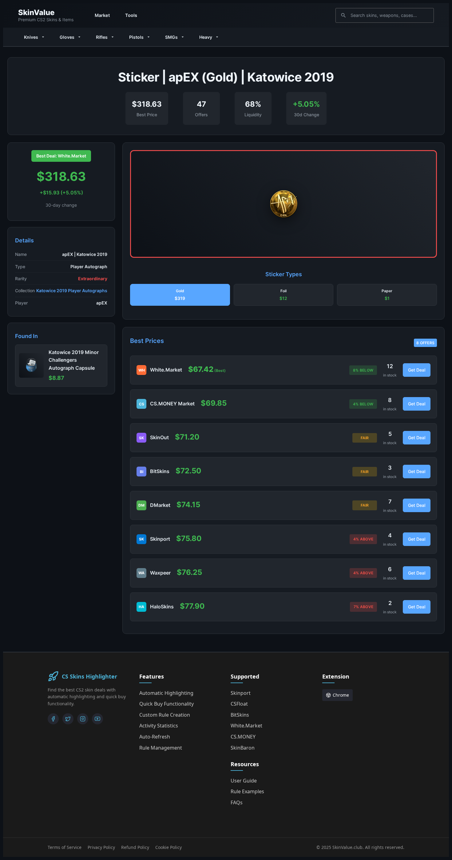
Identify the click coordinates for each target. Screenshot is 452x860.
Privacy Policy (101, 847)
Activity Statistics (158, 725)
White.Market (246, 725)
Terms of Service (64, 847)
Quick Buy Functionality (166, 703)
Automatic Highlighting (166, 693)
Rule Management (160, 747)
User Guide (244, 780)
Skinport (241, 693)
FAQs (237, 802)
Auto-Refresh (154, 736)
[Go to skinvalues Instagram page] (82, 718)
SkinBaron (243, 747)
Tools (131, 15)
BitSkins (240, 714)
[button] (180, 295)
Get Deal (416, 369)
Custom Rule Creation (164, 714)
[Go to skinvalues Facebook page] (53, 718)
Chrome (341, 695)
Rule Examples (247, 791)
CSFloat (239, 703)
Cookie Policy (168, 847)
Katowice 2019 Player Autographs (71, 290)
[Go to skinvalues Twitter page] (67, 718)
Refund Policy (135, 847)
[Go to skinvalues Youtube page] (97, 718)
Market (102, 15)
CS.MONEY (243, 736)
